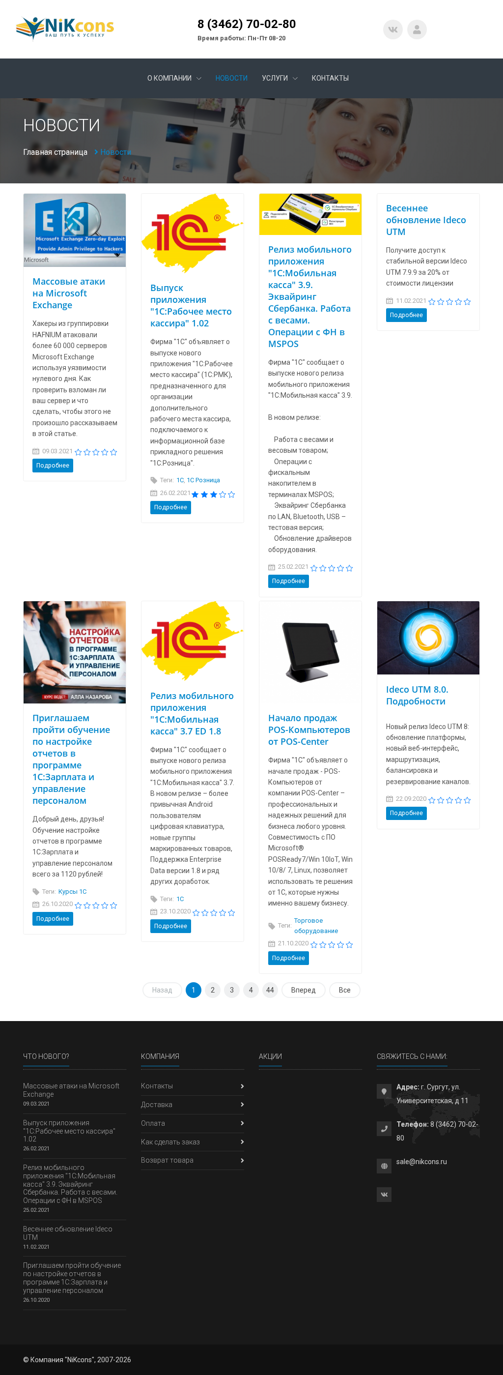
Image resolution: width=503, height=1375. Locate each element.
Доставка (156, 1105)
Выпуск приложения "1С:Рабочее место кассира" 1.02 (191, 305)
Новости (232, 78)
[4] (105, 452)
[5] (113, 452)
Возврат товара (167, 1160)
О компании (170, 78)
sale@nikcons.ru (421, 1162)
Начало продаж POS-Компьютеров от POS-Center (309, 729)
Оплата (153, 1123)
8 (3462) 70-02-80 (246, 24)
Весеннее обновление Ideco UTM (426, 219)
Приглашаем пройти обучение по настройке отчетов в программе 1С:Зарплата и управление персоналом (71, 759)
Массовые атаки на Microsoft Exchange (68, 293)
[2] (87, 452)
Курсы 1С (72, 891)
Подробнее (52, 465)
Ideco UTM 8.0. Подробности (417, 695)
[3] (96, 452)
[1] (78, 452)
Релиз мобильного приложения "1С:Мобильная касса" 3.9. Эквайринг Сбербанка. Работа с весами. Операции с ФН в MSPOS (310, 296)
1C (180, 480)
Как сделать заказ (170, 1142)
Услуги (275, 78)
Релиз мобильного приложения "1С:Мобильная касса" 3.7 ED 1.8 (192, 713)
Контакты (330, 78)
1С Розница (203, 480)
